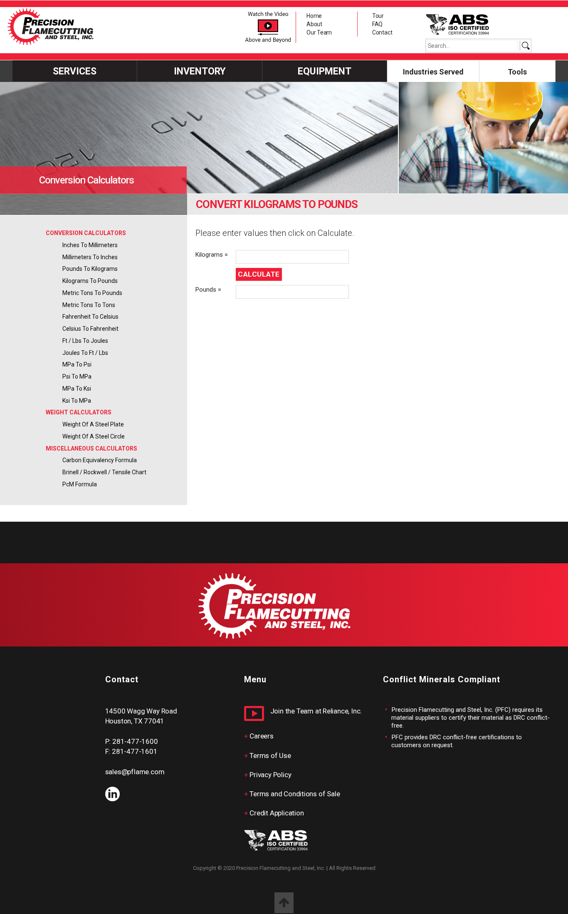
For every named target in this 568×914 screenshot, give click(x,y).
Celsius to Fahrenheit (90, 328)
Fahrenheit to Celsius (90, 316)
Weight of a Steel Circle (93, 436)
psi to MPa (76, 376)
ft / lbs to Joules (85, 340)
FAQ (377, 24)
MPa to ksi (76, 388)
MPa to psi (76, 364)
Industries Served (433, 71)
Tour (378, 15)
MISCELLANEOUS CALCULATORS (91, 448)
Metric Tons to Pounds (92, 293)
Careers (261, 736)
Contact (382, 32)
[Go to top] (284, 902)
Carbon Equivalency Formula (99, 460)
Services (74, 71)
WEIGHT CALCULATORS (78, 412)
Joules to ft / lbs (85, 352)
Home (314, 15)
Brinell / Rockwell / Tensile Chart (104, 472)
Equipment (324, 71)
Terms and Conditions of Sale (294, 794)
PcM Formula (79, 484)
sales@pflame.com (135, 772)
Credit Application (276, 813)
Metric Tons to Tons (88, 305)
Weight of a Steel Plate (93, 424)
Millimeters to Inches (90, 257)
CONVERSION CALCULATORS (86, 233)
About (314, 24)
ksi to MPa (76, 400)
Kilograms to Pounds (90, 280)
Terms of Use (270, 755)
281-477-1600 (135, 741)
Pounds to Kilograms (90, 268)
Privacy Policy (270, 774)
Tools (517, 71)
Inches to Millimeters (90, 245)
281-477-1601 (134, 751)
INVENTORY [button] (200, 71)
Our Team (319, 32)
